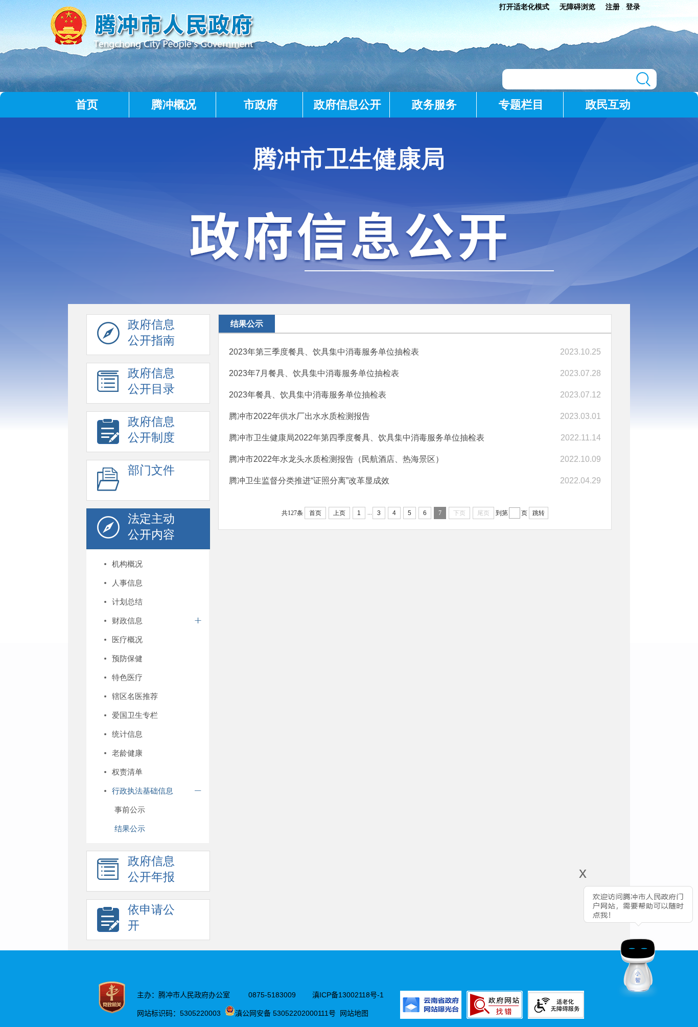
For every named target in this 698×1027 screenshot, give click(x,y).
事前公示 (129, 809)
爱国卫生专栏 (135, 715)
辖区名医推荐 (135, 696)
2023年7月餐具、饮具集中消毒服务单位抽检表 (314, 373)
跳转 (538, 513)
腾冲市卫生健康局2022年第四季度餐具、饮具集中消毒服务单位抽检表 (356, 437)
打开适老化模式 (524, 7)
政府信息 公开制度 (151, 429)
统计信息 (127, 734)
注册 (613, 7)
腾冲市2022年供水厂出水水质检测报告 (299, 416)
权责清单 (127, 771)
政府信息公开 (347, 104)
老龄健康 (127, 753)
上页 (339, 513)
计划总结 (127, 601)
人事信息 (127, 582)
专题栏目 (521, 104)
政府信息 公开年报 (151, 868)
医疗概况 (127, 639)
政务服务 (434, 104)
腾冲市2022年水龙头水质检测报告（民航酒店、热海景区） (336, 459)
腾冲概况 (173, 104)
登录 (633, 7)
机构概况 (127, 563)
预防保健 (127, 658)
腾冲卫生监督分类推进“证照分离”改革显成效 (309, 480)
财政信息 (127, 620)
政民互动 (608, 104)
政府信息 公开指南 (151, 332)
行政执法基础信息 (142, 790)
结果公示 (129, 828)
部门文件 (151, 470)
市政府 (260, 104)
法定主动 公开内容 (151, 526)
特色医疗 (127, 677)
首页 (87, 104)
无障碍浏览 (577, 7)
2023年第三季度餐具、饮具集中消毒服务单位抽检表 (324, 351)
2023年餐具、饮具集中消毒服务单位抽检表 (307, 394)
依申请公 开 (151, 917)
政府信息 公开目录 (151, 380)
